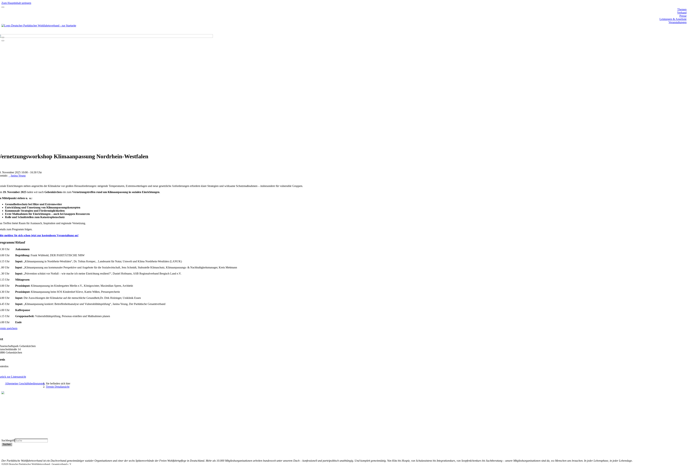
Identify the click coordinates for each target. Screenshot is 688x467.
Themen (682, 9)
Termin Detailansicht (57, 386)
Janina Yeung (18, 175)
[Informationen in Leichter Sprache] (3, 32)
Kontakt (682, 447)
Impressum (680, 454)
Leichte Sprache (10, 437)
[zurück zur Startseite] (38, 25)
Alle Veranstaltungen (13, 433)
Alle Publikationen (12, 427)
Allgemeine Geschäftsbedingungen (25, 383)
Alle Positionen (10, 430)
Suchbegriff (8, 440)
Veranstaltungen (677, 22)
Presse (683, 15)
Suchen (7, 444)
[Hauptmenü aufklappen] (2, 7)
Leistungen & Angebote (673, 19)
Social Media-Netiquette (673, 457)
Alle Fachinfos (9, 424)
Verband (682, 12)
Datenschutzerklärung (674, 450)
